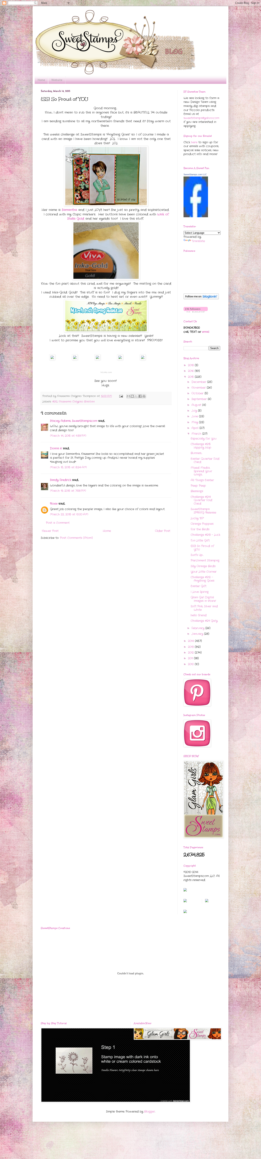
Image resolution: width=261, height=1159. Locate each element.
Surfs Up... (197, 555)
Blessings (197, 491)
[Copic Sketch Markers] (97, 359)
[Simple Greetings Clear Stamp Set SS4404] (75, 359)
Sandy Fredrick (60, 480)
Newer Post (50, 531)
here (194, 142)
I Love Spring (200, 592)
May (195, 422)
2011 (191, 658)
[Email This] (128, 396)
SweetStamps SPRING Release (203, 511)
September (199, 399)
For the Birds (200, 529)
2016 (191, 371)
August (196, 405)
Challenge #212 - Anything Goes (202, 579)
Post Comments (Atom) (76, 538)
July (194, 411)
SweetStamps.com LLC (195, 174)
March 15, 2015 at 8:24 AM (68, 467)
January (197, 634)
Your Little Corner (204, 572)
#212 (54, 402)
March (196, 434)
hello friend (199, 615)
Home (41, 80)
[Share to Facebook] (140, 396)
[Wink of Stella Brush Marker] (120, 359)
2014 (191, 641)
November (199, 388)
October (198, 393)
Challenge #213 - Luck (205, 535)
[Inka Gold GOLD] (143, 359)
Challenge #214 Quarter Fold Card (201, 500)
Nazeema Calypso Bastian (77, 402)
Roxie (54, 504)
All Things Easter (202, 480)
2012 (191, 653)
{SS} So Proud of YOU (202, 547)
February (198, 628)
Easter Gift (198, 586)
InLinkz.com (106, 372)
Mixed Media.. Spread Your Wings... (201, 471)
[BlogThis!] (132, 396)
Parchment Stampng (205, 560)
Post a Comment (58, 523)
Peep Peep (198, 486)
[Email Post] (121, 396)
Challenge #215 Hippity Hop (201, 446)
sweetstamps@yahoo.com (201, 118)
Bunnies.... (196, 453)
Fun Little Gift (200, 540)
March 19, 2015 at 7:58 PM (68, 491)
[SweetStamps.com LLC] (196, 216)
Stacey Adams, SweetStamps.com (73, 421)
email (205, 332)
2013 (191, 647)
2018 (191, 365)
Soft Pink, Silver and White (204, 608)
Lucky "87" (197, 518)
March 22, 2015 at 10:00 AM (69, 514)
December (199, 382)
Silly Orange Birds (203, 566)
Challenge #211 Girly (204, 621)
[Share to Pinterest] (144, 396)
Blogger (149, 1111)
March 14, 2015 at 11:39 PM (68, 436)
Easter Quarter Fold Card (205, 460)
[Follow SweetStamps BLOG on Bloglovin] (201, 299)
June (195, 416)
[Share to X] (136, 396)
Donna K (56, 448)
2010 (191, 664)
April (195, 428)
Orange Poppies (202, 524)
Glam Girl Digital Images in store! (203, 599)
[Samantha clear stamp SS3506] (52, 359)
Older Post (162, 531)
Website (56, 80)
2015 (191, 377)
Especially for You (204, 439)
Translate (198, 241)
